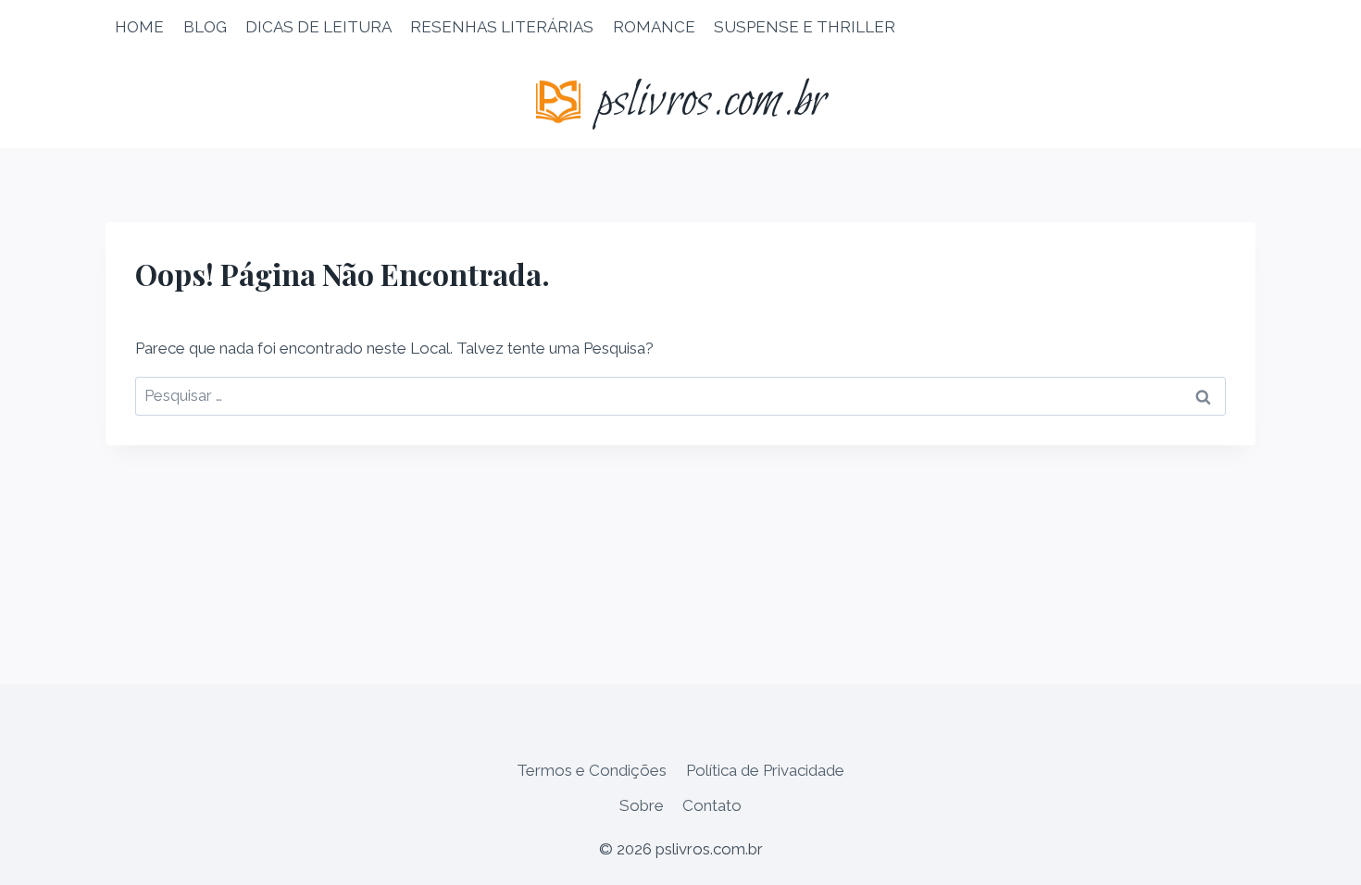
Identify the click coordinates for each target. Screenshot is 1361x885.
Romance (654, 27)
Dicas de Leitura (318, 27)
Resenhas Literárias (501, 27)
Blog (205, 27)
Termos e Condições (592, 770)
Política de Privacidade (765, 770)
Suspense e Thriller (804, 27)
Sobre (641, 805)
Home (139, 27)
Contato (712, 805)
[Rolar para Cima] (1314, 857)
